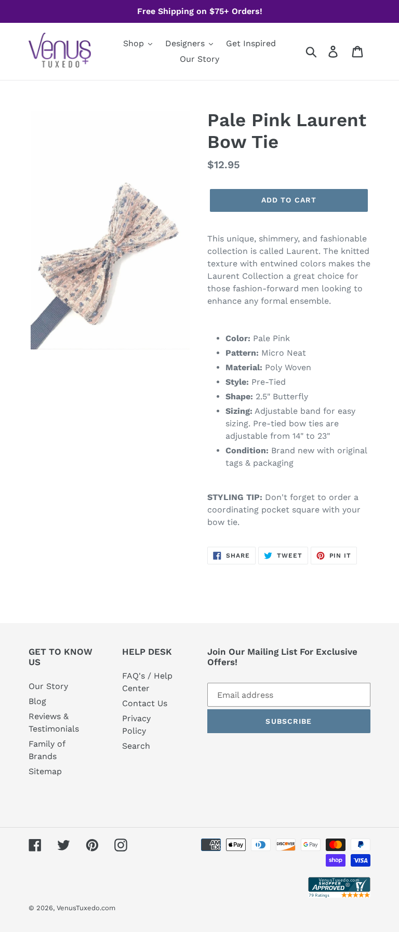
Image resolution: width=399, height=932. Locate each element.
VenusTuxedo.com (86, 908)
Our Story (48, 686)
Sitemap (45, 771)
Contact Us (144, 703)
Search (136, 746)
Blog (37, 701)
